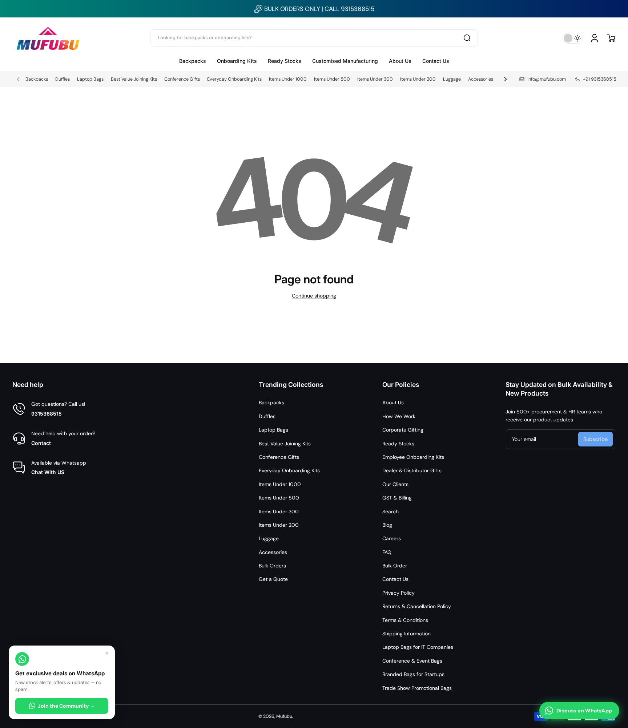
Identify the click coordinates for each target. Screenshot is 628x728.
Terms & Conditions (405, 620)
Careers (391, 538)
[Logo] (48, 38)
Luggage (452, 79)
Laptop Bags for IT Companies (417, 647)
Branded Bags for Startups (413, 674)
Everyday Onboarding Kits (234, 79)
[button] (611, 38)
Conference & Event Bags (412, 661)
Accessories (480, 79)
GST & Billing (397, 497)
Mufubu (284, 716)
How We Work (398, 416)
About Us (393, 402)
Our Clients (395, 484)
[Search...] (467, 38)
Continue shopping (314, 295)
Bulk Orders (272, 565)
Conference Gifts (182, 79)
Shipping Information (406, 633)
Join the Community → (66, 706)
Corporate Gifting (402, 429)
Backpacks (36, 79)
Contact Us (395, 579)
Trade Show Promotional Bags (417, 688)
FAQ (386, 552)
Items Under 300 (375, 79)
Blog (387, 525)
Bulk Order (394, 565)
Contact (41, 443)
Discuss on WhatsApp (584, 710)
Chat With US (47, 472)
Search (390, 511)
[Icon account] (594, 38)
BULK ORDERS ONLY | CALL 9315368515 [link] (319, 9)
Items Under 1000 (288, 79)
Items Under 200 (418, 79)
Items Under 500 (332, 79)
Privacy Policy (398, 593)
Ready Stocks (398, 443)
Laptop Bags (90, 79)
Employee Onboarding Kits (413, 457)
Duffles (62, 79)
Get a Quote (273, 579)
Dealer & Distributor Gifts (412, 470)
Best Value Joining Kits (134, 79)
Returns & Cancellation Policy (416, 606)
